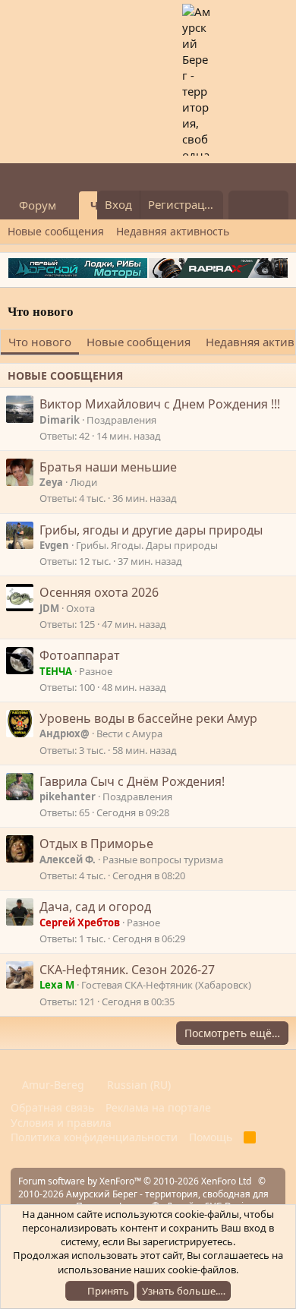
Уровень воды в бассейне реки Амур (148, 718)
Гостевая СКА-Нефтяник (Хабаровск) (166, 985)
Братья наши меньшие (108, 467)
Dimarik (59, 420)
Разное (95, 671)
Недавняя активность (172, 231)
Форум (37, 205)
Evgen (54, 545)
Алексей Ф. (67, 859)
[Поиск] (273, 205)
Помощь (210, 1137)
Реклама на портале (158, 1107)
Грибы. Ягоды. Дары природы (147, 545)
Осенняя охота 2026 (99, 592)
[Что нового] (243, 205)
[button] (68, 205)
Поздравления (121, 420)
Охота (80, 608)
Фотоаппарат (79, 655)
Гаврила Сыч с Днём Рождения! (132, 781)
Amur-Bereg (51, 1084)
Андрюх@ (64, 733)
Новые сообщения (56, 231)
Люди (83, 482)
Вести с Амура (129, 733)
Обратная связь (52, 1107)
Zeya (51, 482)
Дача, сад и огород (95, 906)
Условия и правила (61, 1122)
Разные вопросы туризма (162, 859)
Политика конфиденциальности (94, 1137)
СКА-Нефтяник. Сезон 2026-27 (127, 969)
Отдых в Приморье (96, 843)
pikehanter (67, 796)
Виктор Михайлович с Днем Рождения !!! (159, 404)
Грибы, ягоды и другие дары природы (151, 530)
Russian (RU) (137, 1084)
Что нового (39, 341)
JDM (49, 608)
